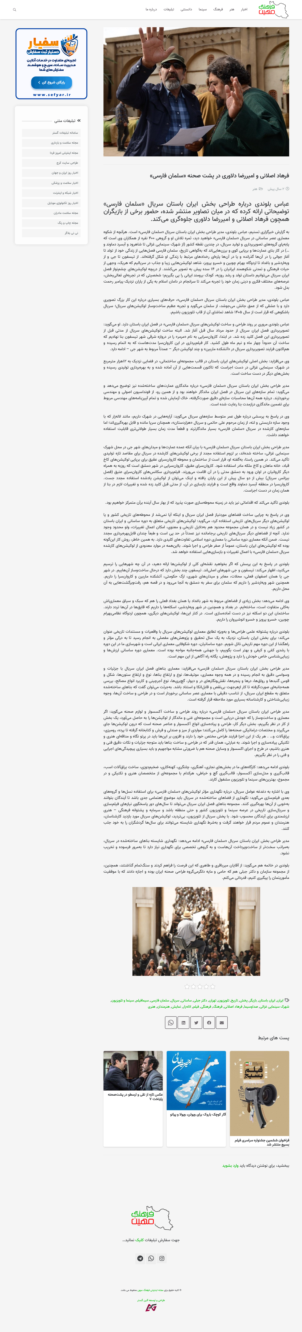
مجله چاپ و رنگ (68, 223)
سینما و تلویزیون (122, 1000)
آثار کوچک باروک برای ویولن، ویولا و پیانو (198, 1114)
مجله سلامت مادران (66, 213)
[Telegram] (140, 1258)
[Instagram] (162, 1258)
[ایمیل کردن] (222, 1022)
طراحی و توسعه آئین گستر (151, 1300)
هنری (151, 1007)
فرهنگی (206, 1007)
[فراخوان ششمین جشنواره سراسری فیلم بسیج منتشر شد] (259, 1054)
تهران (212, 1000)
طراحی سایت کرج (67, 162)
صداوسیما (251, 1007)
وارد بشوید (230, 1166)
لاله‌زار (187, 1007)
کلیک (139, 1240)
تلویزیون (223, 1000)
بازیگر (253, 1000)
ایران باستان (267, 1000)
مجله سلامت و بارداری (64, 142)
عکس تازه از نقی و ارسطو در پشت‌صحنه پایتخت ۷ (135, 1097)
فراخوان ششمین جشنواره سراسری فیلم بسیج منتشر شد (262, 1143)
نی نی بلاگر (71, 233)
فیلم (196, 1007)
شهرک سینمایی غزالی (274, 1007)
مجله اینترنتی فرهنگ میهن (150, 1290)
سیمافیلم (142, 1000)
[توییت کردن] (196, 1022)
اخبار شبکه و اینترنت (65, 193)
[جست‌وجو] (14, 9)
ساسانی (186, 1000)
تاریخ (234, 1000)
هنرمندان (163, 1007)
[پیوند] (272, 9)
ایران (280, 1000)
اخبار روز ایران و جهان (65, 172)
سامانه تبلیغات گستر (65, 132)
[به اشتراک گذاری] (209, 1022)
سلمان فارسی (160, 1000)
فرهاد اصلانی (233, 1007)
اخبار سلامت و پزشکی (65, 183)
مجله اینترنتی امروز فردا (64, 153)
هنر (254, 189)
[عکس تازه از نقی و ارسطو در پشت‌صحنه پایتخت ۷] (133, 1054)
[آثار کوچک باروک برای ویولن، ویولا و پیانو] (196, 1054)
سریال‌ (175, 1000)
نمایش (176, 1007)
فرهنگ (217, 1007)
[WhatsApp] (151, 1258)
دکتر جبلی (200, 1000)
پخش (244, 1000)
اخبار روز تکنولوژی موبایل (63, 203)
